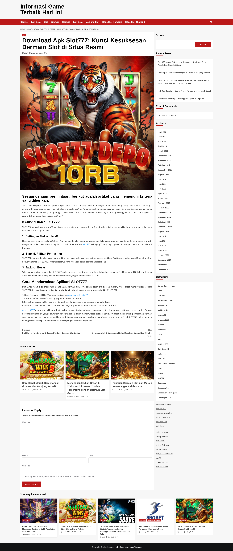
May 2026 (162, 141)
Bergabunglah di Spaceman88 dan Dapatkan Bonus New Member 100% (122, 333)
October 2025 (164, 165)
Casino (24, 22)
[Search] (211, 22)
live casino (162, 305)
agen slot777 (28, 310)
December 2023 (164, 260)
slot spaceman (162, 436)
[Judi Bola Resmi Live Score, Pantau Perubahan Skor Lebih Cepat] (155, 511)
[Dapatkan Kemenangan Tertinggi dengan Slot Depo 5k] (194, 511)
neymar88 (162, 315)
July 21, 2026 (112, 537)
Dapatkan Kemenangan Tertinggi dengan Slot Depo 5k (181, 98)
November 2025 (164, 160)
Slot (46, 22)
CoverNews (124, 547)
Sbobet (66, 22)
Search (160, 35)
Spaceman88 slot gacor (167, 393)
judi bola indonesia (166, 300)
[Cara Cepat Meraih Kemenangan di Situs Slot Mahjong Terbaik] (42, 365)
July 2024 (162, 236)
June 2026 (162, 136)
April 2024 (162, 250)
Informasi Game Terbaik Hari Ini (42, 9)
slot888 (161, 378)
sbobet (161, 324)
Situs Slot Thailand (135, 22)
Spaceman (162, 383)
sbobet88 (162, 329)
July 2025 (162, 179)
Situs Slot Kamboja (112, 22)
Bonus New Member (166, 286)
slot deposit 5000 (163, 404)
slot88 (160, 373)
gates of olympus (163, 445)
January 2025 (163, 208)
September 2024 (165, 226)
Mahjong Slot (92, 22)
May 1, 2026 (124, 390)
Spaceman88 (163, 388)
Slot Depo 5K (163, 349)
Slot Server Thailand (166, 363)
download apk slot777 (77, 295)
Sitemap (55, 22)
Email (91, 455)
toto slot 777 (161, 421)
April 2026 (162, 146)
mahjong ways (162, 432)
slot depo (160, 426)
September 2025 (165, 170)
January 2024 (163, 255)
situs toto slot (161, 449)
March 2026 (163, 151)
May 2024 (162, 245)
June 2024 (162, 241)
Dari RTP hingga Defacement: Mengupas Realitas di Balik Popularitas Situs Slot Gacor (182, 63)
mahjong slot (163, 310)
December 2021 (164, 269)
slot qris (161, 358)
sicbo (160, 334)
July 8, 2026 (150, 532)
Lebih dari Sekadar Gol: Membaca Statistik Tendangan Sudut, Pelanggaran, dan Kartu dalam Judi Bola (183, 81)
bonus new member (164, 413)
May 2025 (162, 189)
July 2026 (162, 132)
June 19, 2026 (80, 396)
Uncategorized (164, 397)
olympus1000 (163, 320)
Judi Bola (36, 22)
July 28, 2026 (34, 390)
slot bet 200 (163, 344)
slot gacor (162, 354)
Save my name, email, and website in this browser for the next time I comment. (60, 476)
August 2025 (163, 174)
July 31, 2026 (34, 534)
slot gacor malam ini (164, 453)
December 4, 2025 (37, 53)
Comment (27, 422)
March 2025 (163, 198)
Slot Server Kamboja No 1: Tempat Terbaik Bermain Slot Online (51, 331)
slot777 (86, 244)
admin (26, 53)
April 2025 (162, 193)
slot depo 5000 (162, 466)
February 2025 (164, 203)
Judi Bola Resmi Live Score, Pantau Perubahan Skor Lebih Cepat (184, 91)
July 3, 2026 (189, 532)
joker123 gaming (163, 417)
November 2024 (164, 217)
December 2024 (164, 212)
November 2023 (164, 264)
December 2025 (164, 155)
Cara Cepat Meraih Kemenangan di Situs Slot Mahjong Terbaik (184, 73)
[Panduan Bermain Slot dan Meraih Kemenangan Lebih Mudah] (132, 365)
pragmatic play (162, 462)
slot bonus (160, 440)
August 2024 (163, 231)
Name (25, 455)
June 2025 (162, 184)
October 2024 (164, 222)
